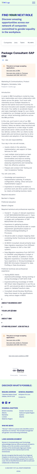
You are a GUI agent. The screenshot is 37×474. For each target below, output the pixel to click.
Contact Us (22, 397)
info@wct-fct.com (24, 394)
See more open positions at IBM (18, 356)
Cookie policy (23, 375)
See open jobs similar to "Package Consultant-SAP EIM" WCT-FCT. (17, 74)
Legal (18, 471)
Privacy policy (14, 375)
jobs (15, 43)
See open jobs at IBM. (13, 70)
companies (8, 43)
